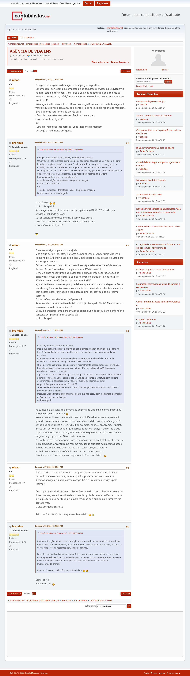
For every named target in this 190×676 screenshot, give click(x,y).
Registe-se (141, 69)
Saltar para (90, 606)
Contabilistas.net (115, 28)
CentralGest (145, 273)
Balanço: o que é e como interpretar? (155, 269)
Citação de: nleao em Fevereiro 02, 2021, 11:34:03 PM (61, 149)
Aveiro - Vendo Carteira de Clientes (154, 115)
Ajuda (146, 673)
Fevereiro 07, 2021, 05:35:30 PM (49, 467)
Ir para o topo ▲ (173, 673)
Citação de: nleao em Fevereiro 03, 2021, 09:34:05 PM (61, 337)
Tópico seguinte (120, 61)
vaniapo (144, 169)
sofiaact (143, 136)
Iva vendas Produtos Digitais (151, 179)
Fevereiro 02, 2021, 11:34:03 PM (49, 79)
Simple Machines (32, 673)
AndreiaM (144, 183)
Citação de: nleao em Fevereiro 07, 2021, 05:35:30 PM (61, 533)
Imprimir (126, 71)
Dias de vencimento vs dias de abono (155, 147)
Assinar (168, 82)
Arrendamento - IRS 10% (149, 194)
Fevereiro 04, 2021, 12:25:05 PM (49, 330)
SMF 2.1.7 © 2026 (17, 673)
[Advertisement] (95, 634)
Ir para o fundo (15, 71)
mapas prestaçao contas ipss (151, 101)
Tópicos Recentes (147, 94)
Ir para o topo (14, 594)
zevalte (143, 104)
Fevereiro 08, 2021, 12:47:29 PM (49, 526)
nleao (15, 80)
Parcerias (142, 262)
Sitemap (44, 673)
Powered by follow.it (144, 86)
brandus (17, 142)
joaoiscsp (144, 119)
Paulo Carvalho (147, 151)
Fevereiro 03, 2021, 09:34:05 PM (49, 244)
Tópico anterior (100, 61)
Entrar (165, 69)
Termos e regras (158, 673)
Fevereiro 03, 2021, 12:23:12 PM (49, 142)
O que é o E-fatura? (146, 319)
